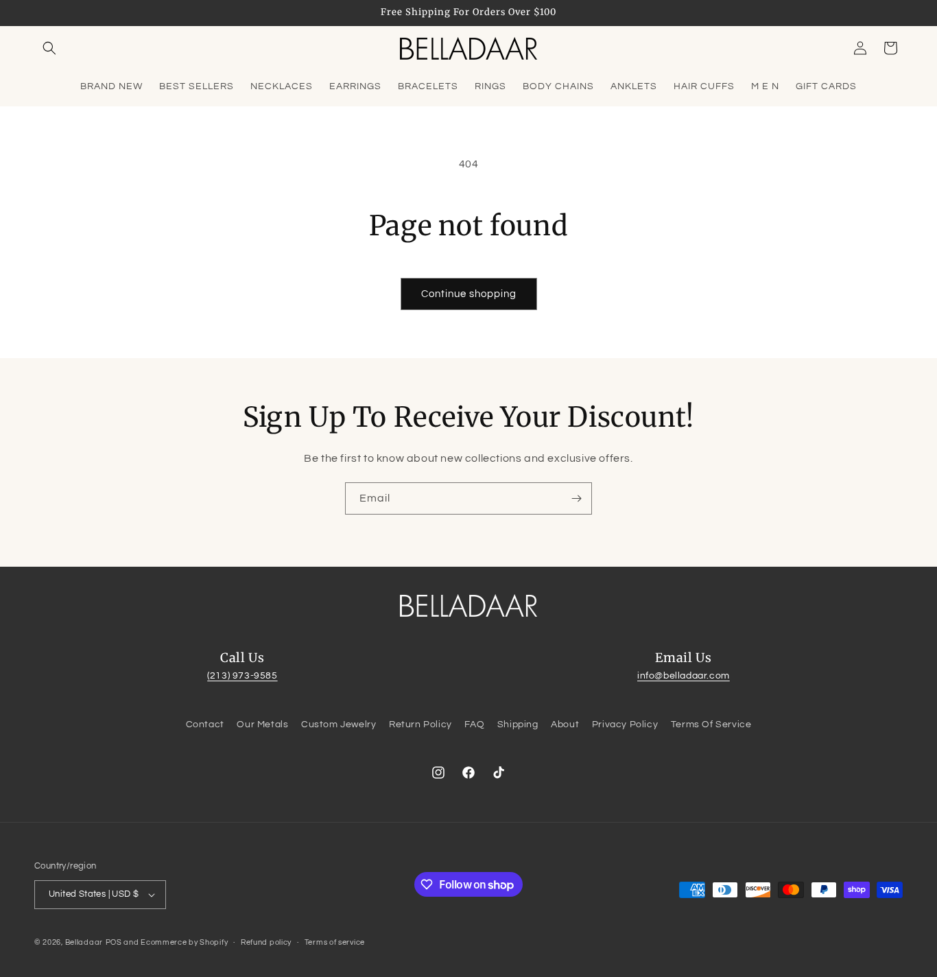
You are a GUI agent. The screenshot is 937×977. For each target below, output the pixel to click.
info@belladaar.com (683, 676)
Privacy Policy (625, 724)
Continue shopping (469, 294)
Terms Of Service (711, 724)
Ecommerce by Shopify (184, 942)
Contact (205, 724)
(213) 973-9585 (242, 676)
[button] (49, 48)
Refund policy (266, 942)
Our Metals (262, 724)
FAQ (474, 724)
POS (114, 942)
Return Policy (420, 724)
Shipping (517, 724)
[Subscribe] (576, 498)
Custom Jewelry (338, 724)
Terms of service (335, 942)
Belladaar (84, 942)
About (565, 724)
